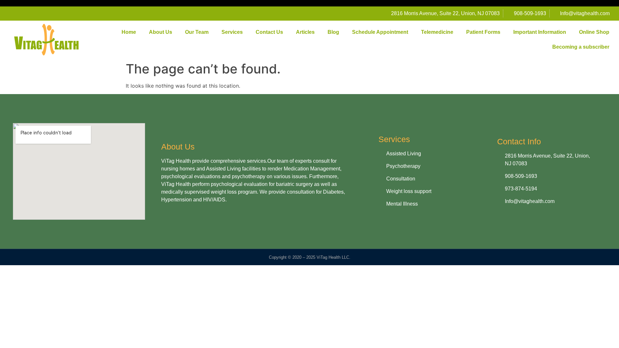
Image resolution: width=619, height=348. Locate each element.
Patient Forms (483, 32)
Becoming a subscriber (580, 47)
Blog (333, 32)
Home (129, 32)
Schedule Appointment (380, 32)
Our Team (197, 32)
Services (232, 32)
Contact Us (269, 32)
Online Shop (594, 32)
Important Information (539, 32)
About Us (160, 32)
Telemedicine (437, 32)
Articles (305, 32)
